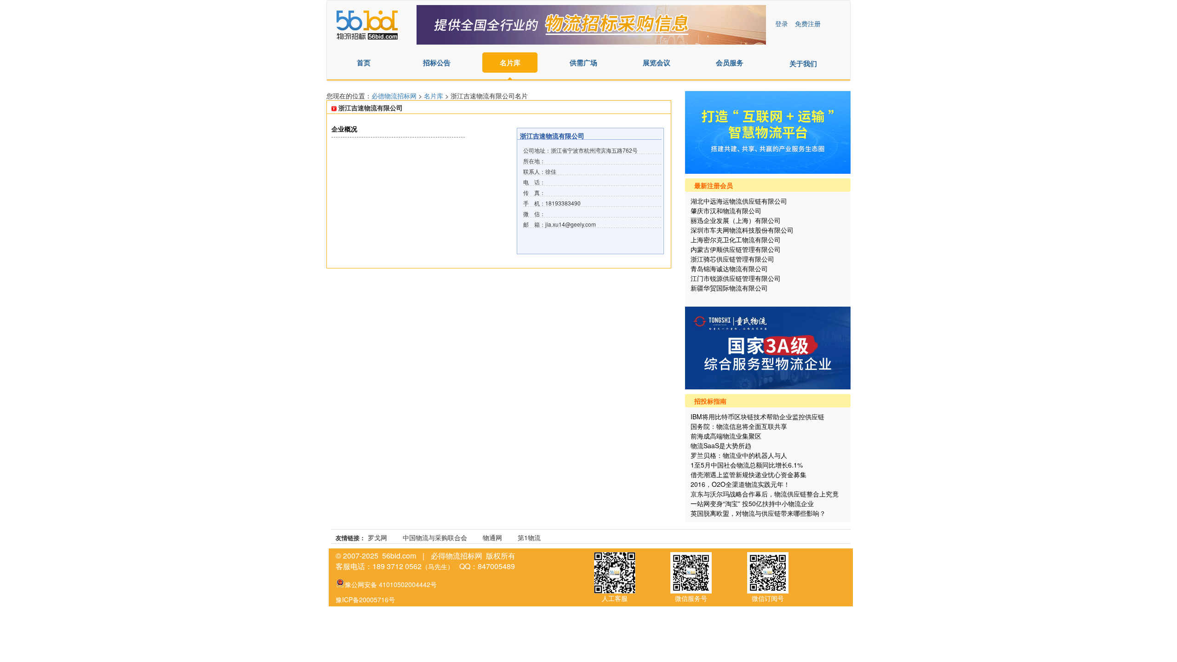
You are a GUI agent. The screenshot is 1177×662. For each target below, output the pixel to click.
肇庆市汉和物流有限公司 (726, 210)
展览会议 (656, 62)
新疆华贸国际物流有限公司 (729, 287)
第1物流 (529, 537)
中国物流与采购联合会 (435, 537)
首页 (364, 62)
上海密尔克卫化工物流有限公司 (736, 239)
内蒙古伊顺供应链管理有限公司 (736, 249)
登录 (781, 23)
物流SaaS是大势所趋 (721, 445)
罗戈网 (377, 537)
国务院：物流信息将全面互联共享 (739, 426)
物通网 (492, 537)
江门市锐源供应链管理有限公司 (736, 278)
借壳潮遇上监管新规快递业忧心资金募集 (748, 474)
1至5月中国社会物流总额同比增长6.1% (747, 464)
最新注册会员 (713, 185)
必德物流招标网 (394, 95)
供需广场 (583, 62)
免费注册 (808, 23)
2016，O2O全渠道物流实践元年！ (740, 484)
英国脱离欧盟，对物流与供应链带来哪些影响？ (758, 513)
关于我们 (803, 63)
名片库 (510, 62)
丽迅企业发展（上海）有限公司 (736, 220)
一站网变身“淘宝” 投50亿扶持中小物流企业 (752, 503)
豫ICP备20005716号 (365, 599)
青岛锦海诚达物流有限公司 (729, 268)
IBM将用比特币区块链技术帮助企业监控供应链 (757, 416)
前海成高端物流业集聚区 (726, 435)
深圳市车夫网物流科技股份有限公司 (742, 229)
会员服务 (729, 62)
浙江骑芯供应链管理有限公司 (732, 258)
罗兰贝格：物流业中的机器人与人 (739, 455)
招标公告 (437, 62)
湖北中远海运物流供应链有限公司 (739, 200)
